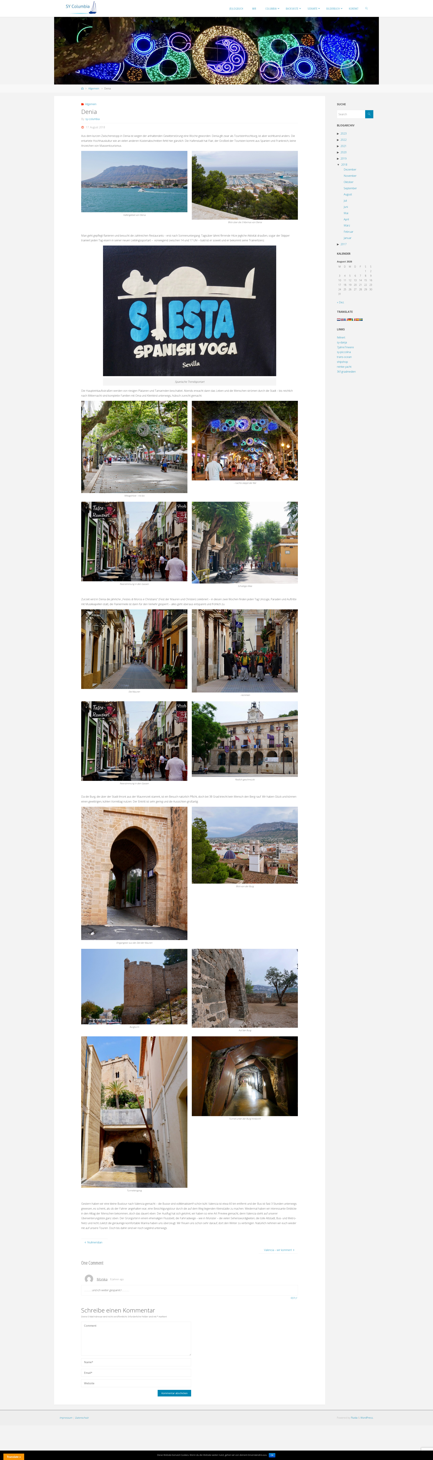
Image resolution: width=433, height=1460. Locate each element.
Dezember (350, 169)
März (347, 225)
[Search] (369, 114)
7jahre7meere (345, 347)
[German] (349, 319)
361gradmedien (346, 371)
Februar (348, 232)
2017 (343, 244)
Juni (346, 207)
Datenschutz (82, 1417)
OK (272, 1455)
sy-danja (342, 342)
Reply (294, 1298)
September (350, 188)
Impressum (66, 1417)
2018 (344, 164)
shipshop (342, 362)
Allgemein (93, 88)
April (346, 219)
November (350, 176)
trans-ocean (344, 357)
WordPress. (366, 1417)
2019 (343, 158)
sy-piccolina (344, 352)
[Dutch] (338, 319)
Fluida (353, 1417)
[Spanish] (357, 319)
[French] (346, 319)
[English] (342, 319)
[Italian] (353, 319)
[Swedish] (361, 319)
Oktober (349, 182)
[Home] (82, 88)
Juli (345, 200)
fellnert (341, 337)
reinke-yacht (344, 367)
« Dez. (340, 302)
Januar (347, 238)
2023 (343, 133)
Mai (346, 213)
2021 (343, 146)
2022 (343, 140)
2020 (343, 152)
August (348, 194)
